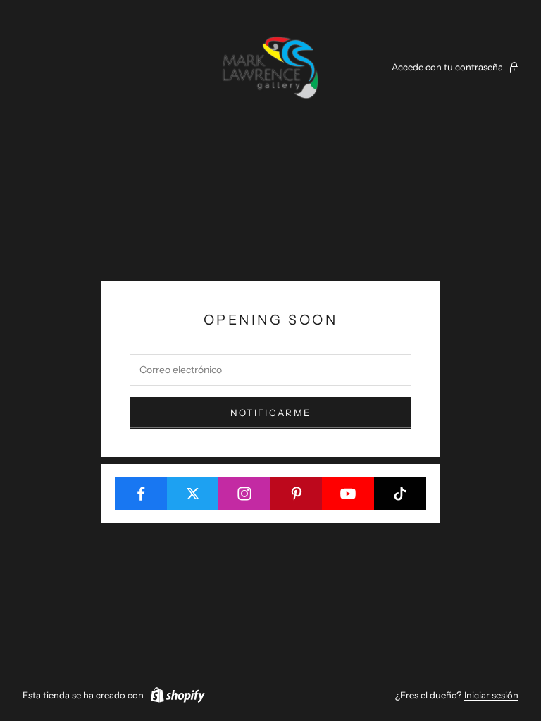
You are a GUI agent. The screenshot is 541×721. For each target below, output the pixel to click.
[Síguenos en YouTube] (348, 493)
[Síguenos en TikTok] (400, 493)
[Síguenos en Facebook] (141, 493)
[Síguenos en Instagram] (244, 493)
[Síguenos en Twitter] (193, 493)
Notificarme (270, 412)
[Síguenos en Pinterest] (297, 493)
